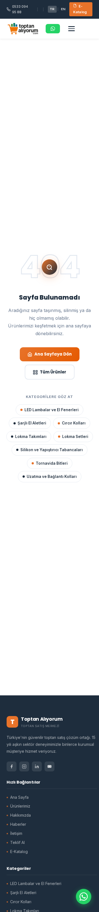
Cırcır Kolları (74, 423)
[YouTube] (49, 766)
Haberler (18, 824)
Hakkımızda (20, 815)
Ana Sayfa (19, 797)
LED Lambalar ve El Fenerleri (51, 410)
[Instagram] (24, 766)
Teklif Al (17, 842)
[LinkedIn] (37, 766)
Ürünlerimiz (20, 806)
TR (52, 9)
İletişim (16, 833)
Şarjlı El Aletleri (32, 423)
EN (63, 9)
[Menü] (71, 29)
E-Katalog (80, 9)
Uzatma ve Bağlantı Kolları (52, 476)
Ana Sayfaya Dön (53, 354)
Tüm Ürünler (53, 372)
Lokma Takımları (30, 436)
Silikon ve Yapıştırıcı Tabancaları (51, 450)
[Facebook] (11, 766)
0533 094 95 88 (20, 9)
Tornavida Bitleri (52, 463)
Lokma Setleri (75, 436)
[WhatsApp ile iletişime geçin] (83, 896)
